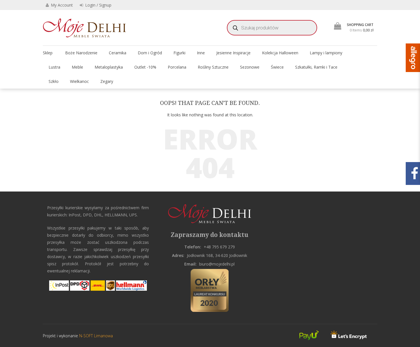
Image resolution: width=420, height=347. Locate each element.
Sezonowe (249, 67)
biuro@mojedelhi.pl (217, 264)
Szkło (54, 81)
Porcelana (177, 67)
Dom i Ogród (150, 52)
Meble (77, 67)
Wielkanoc (79, 81)
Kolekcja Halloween (280, 52)
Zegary (106, 81)
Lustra (54, 67)
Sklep (48, 52)
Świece (277, 67)
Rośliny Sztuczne (213, 67)
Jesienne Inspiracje (233, 52)
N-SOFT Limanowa (95, 335)
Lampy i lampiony (326, 52)
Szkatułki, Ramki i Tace (316, 67)
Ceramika (117, 52)
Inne (201, 52)
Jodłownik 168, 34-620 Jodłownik (217, 255)
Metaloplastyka (109, 67)
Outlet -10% (145, 67)
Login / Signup (97, 5)
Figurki (179, 52)
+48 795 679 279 (219, 247)
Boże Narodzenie (81, 52)
